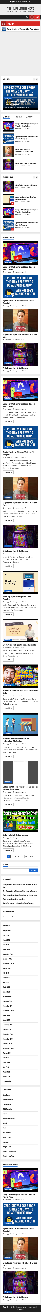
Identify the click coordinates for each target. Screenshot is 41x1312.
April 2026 (6, 949)
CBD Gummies (7, 1109)
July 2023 (6, 1057)
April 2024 (6, 1015)
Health (5, 1114)
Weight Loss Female (9, 1151)
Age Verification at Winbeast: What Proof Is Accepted (8, 138)
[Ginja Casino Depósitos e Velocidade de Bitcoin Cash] (20, 320)
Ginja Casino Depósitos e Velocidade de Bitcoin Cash (8, 151)
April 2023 (6, 1072)
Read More (9, 421)
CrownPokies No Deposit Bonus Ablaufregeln (20, 630)
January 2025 (7, 1001)
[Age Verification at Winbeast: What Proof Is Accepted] (20, 286)
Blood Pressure (8, 1099)
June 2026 (6, 940)
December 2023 (8, 1034)
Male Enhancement (9, 1118)
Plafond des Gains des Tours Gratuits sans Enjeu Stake (20, 676)
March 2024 (7, 1020)
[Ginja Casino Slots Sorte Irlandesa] (20, 354)
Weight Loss (7, 1146)
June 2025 (6, 977)
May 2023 (6, 1067)
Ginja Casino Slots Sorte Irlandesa (8, 164)
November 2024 (8, 1006)
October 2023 (7, 1043)
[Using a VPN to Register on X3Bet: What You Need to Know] (20, 253)
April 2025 (6, 987)
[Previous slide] (34, 79)
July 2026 (6, 935)
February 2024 (7, 1025)
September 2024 (8, 1010)
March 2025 (7, 992)
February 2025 (7, 996)
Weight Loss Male (8, 1156)
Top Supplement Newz (20, 8)
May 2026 (6, 945)
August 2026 (7, 930)
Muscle (5, 1123)
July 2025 (6, 973)
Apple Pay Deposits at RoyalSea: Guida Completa (8, 186)
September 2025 (8, 963)
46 (26, 856)
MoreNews (32, 1307)
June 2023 (6, 1062)
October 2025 (7, 959)
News (4, 1128)
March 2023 (7, 1076)
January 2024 (7, 1029)
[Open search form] (27, 17)
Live (37, 17)
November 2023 (8, 1039)
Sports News (7, 1137)
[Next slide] (37, 79)
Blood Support (7, 1104)
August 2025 (7, 968)
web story (6, 1142)
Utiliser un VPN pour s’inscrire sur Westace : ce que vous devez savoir (20, 772)
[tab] (9, 117)
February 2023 (7, 1081)
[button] (3, 17)
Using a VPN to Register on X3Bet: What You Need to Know (8, 126)
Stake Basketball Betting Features (20, 820)
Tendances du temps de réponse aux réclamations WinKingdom (20, 724)
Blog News (8, 98)
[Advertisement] (20, 52)
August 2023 (7, 1053)
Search (5, 865)
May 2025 (6, 982)
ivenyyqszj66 (9, 107)
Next (31, 856)
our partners (7, 1132)
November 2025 (8, 954)
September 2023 (8, 1048)
